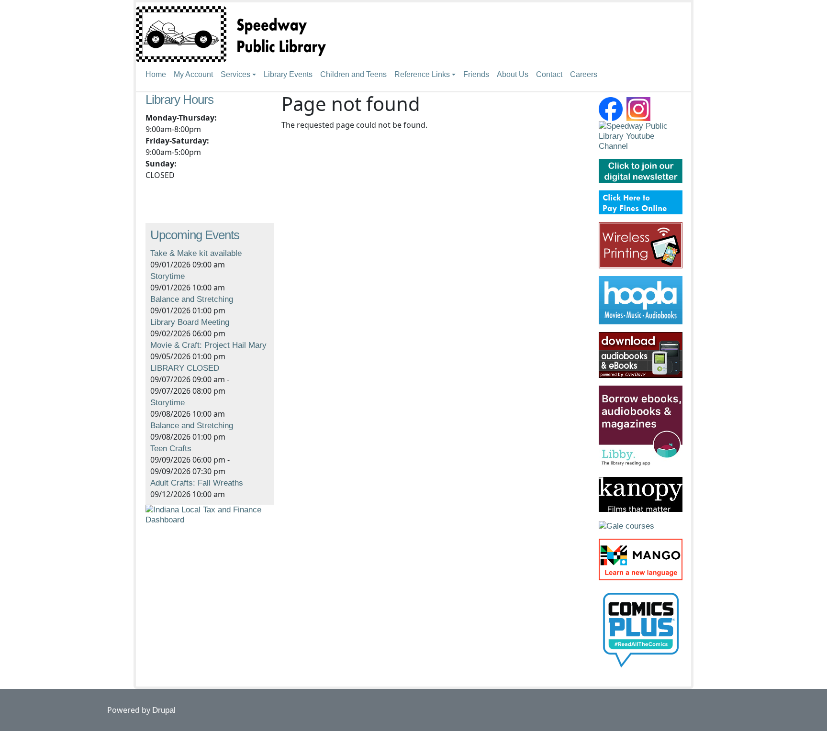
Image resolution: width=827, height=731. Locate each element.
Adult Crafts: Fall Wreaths (196, 482)
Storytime (167, 276)
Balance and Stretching (191, 299)
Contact (549, 74)
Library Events (288, 74)
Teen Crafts (170, 448)
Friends (476, 74)
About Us (512, 74)
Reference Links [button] (422, 74)
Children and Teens (353, 74)
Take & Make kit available (196, 253)
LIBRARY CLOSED (184, 368)
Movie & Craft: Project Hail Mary (208, 345)
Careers (583, 74)
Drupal (164, 710)
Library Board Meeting (189, 322)
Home (155, 74)
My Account (193, 74)
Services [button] (235, 74)
